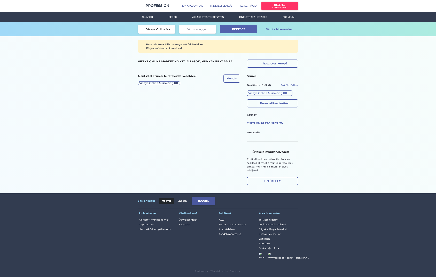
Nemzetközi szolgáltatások (155, 229)
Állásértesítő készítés (208, 17)
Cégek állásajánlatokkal (273, 229)
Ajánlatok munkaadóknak (154, 219)
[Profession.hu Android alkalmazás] (283, 200)
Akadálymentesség (230, 234)
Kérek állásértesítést (275, 103)
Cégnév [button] (251, 114)
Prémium (288, 17)
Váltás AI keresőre (279, 29)
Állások (147, 17)
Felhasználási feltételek (232, 224)
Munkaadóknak (192, 5)
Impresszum (146, 224)
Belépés (280, 6)
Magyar (166, 200)
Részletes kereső (275, 63)
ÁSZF (222, 219)
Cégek (172, 17)
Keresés (238, 29)
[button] (269, 93)
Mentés (232, 78)
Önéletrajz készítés (253, 17)
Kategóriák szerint (270, 234)
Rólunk (203, 200)
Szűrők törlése (289, 85)
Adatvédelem (227, 229)
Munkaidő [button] (253, 132)
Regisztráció (248, 5)
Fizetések (264, 243)
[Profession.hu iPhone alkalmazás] (260, 200)
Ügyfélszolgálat (188, 219)
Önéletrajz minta (269, 248)
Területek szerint (268, 219)
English (182, 200)
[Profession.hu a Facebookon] (288, 256)
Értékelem (272, 181)
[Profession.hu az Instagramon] (263, 256)
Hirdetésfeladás (220, 5)
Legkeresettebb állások (272, 224)
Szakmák (264, 238)
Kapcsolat (185, 224)
